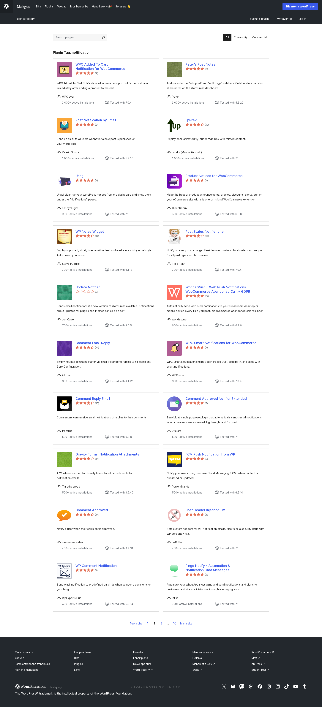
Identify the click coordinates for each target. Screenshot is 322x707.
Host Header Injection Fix (205, 510)
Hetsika (197, 657)
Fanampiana (140, 657)
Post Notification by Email (95, 120)
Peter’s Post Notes (200, 64)
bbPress (258, 663)
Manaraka (186, 623)
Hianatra (138, 652)
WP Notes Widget (89, 231)
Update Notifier (87, 287)
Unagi (79, 176)
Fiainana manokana (26, 669)
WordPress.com (263, 652)
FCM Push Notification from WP (210, 454)
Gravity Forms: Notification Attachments (107, 454)
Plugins (78, 663)
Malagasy (56, 687)
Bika (76, 657)
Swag (197, 669)
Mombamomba (24, 652)
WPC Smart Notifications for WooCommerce (220, 343)
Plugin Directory (25, 18)
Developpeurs (142, 663)
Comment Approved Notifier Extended (216, 399)
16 (174, 623)
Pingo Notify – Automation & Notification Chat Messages (207, 568)
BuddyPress (261, 669)
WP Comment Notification (96, 566)
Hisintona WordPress (300, 6)
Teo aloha (136, 623)
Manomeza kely (203, 663)
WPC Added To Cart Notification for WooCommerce (100, 66)
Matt (256, 657)
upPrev (191, 120)
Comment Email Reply (92, 343)
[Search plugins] (103, 37)
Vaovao (19, 657)
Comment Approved (91, 510)
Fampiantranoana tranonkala (32, 663)
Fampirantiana (82, 652)
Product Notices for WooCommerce (214, 176)
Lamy (77, 669)
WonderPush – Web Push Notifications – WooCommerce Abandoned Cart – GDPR (217, 289)
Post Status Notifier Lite (204, 231)
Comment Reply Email (92, 399)
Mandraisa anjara (202, 652)
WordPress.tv (143, 669)
